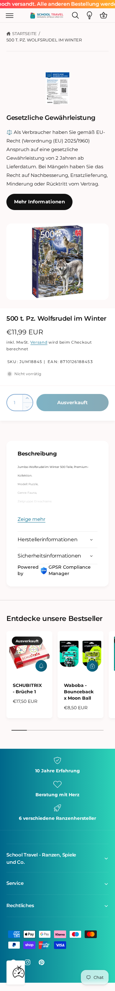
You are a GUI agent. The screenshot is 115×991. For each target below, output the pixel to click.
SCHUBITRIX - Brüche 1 (27, 688)
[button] (10, 15)
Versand (38, 342)
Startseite (24, 33)
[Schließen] (19, 967)
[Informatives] (89, 15)
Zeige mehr (31, 519)
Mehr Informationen (39, 202)
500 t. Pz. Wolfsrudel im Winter (44, 39)
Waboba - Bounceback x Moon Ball (79, 691)
